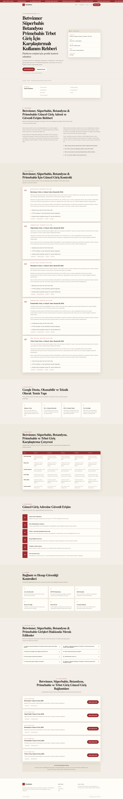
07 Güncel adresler (44, 95)
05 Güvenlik (42, 92)
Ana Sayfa (24, 80)
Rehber (76, 4)
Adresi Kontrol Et (93, 702)
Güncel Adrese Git (28, 69)
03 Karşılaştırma (43, 90)
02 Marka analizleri (74, 87)
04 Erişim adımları (73, 90)
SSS (91, 4)
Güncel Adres (96, 4)
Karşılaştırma (81, 4)
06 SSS (71, 92)
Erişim (87, 4)
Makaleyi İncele (41, 69)
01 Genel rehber (43, 87)
